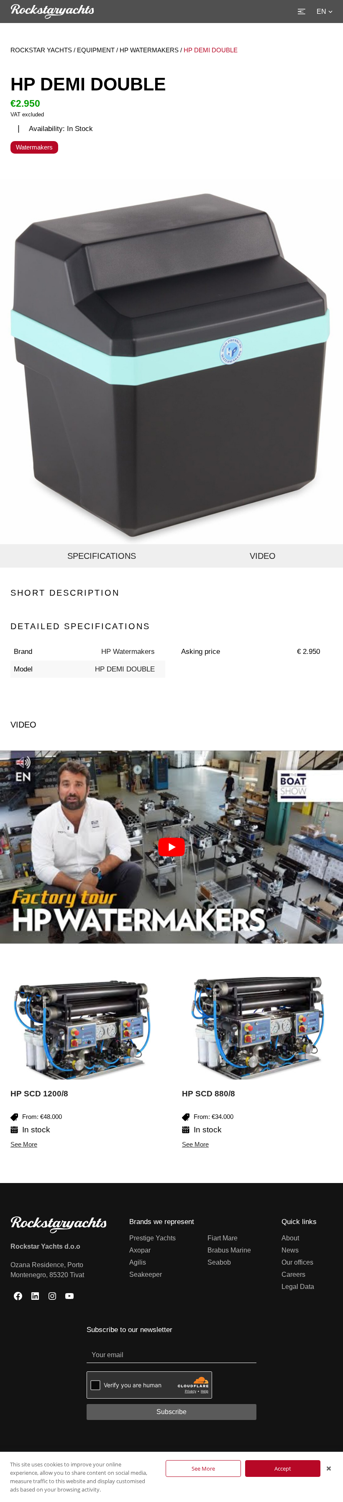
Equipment (96, 50)
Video (263, 556)
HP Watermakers (149, 50)
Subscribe (171, 1411)
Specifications (101, 556)
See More (23, 1144)
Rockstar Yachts (41, 50)
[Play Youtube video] (171, 847)
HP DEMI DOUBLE (125, 669)
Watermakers (34, 147)
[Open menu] (301, 11)
